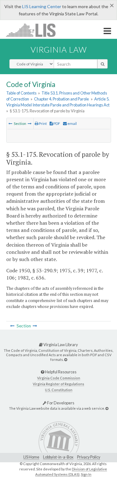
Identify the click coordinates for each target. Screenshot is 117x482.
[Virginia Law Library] (65, 359)
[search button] (102, 64)
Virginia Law (59, 49)
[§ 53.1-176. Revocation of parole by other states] (30, 123)
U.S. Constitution (58, 390)
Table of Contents (21, 92)
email (72, 123)
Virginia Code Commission (58, 378)
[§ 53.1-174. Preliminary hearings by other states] (10, 123)
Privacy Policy (88, 457)
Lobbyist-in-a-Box (58, 457)
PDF (56, 123)
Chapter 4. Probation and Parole (61, 98)
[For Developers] (106, 408)
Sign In (86, 474)
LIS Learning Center (41, 6)
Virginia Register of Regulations (58, 384)
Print (42, 123)
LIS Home (31, 457)
